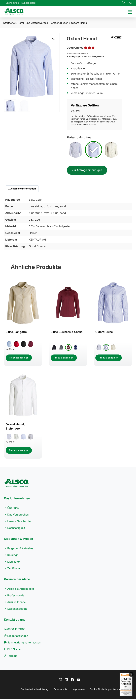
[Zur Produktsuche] (128, 2)
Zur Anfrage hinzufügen (87, 170)
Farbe (71, 137)
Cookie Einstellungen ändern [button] (105, 689)
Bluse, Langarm (16, 332)
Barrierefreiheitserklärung (34, 689)
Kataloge (12, 555)
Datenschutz (60, 689)
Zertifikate (13, 568)
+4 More (10, 349)
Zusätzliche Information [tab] (22, 188)
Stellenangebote (17, 608)
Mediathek (13, 561)
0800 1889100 (16, 629)
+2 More (10, 441)
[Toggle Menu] (129, 11)
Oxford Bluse (104, 332)
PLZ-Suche (14, 649)
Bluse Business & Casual (67, 332)
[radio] (75, 149)
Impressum (79, 689)
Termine (12, 655)
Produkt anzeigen (19, 357)
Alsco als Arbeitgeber (20, 588)
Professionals (15, 595)
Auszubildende (16, 602)
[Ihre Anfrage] (121, 2)
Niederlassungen (17, 635)
